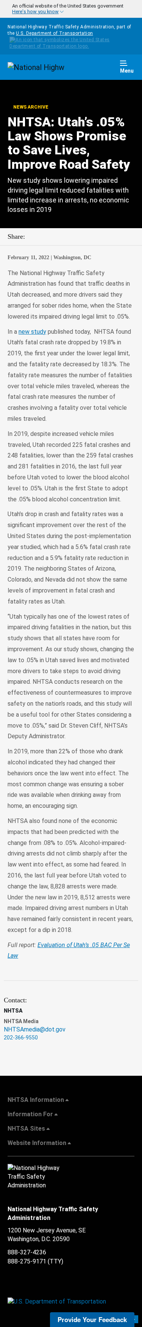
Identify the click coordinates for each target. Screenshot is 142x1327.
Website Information (37, 1143)
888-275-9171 (27, 1261)
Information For (30, 1114)
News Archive (30, 107)
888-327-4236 (27, 1252)
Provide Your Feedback (92, 1319)
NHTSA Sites (26, 1128)
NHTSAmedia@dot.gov (35, 1029)
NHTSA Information (36, 1099)
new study (32, 331)
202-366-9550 (21, 1038)
